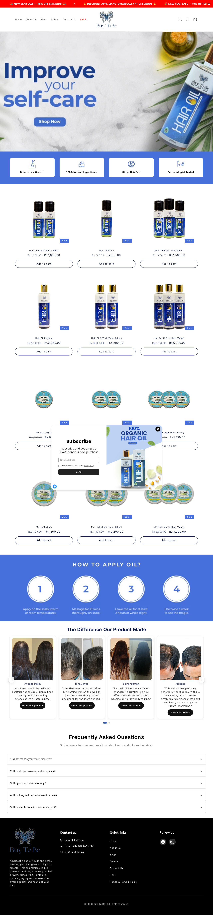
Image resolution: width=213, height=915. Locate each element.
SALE (113, 875)
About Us (115, 847)
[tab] (104, 723)
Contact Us (116, 868)
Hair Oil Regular (44, 338)
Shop (113, 854)
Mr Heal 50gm (44, 527)
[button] (180, 19)
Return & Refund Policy (123, 881)
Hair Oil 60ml (106, 250)
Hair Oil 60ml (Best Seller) (44, 250)
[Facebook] (163, 842)
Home (113, 841)
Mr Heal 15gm (44, 432)
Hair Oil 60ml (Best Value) (169, 250)
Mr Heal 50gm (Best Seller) (106, 527)
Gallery (114, 861)
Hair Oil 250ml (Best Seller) (106, 338)
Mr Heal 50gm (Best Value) (169, 527)
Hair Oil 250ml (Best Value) (169, 338)
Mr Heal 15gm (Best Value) (169, 432)
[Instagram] (172, 842)
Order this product (32, 705)
